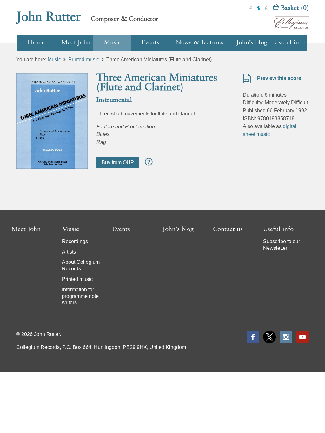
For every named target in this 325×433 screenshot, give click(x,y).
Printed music (83, 59)
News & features (199, 43)
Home (36, 43)
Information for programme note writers (80, 296)
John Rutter (48, 17)
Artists (69, 252)
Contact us (228, 229)
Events (150, 43)
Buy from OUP (118, 162)
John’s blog (251, 43)
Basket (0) (294, 8)
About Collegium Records (81, 265)
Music (112, 43)
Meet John (75, 43)
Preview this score (278, 78)
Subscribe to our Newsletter (281, 245)
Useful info (289, 43)
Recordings (75, 241)
